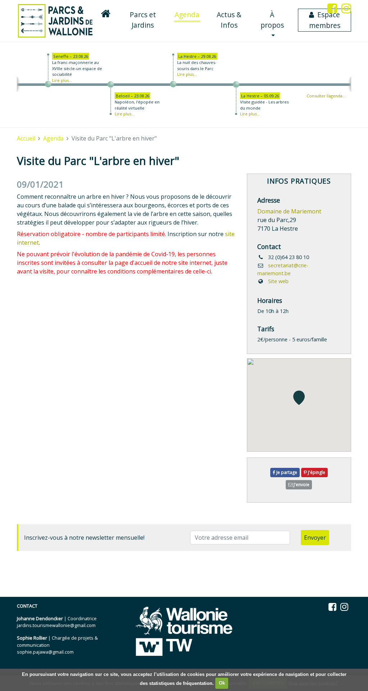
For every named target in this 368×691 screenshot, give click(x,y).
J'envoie (301, 485)
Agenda (188, 14)
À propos (272, 20)
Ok (222, 683)
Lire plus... (62, 80)
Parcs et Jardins (143, 20)
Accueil (26, 138)
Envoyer (315, 538)
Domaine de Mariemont (289, 211)
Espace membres (324, 20)
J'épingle (316, 472)
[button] (299, 398)
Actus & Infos (229, 20)
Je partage (286, 472)
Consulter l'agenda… (326, 95)
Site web (278, 281)
